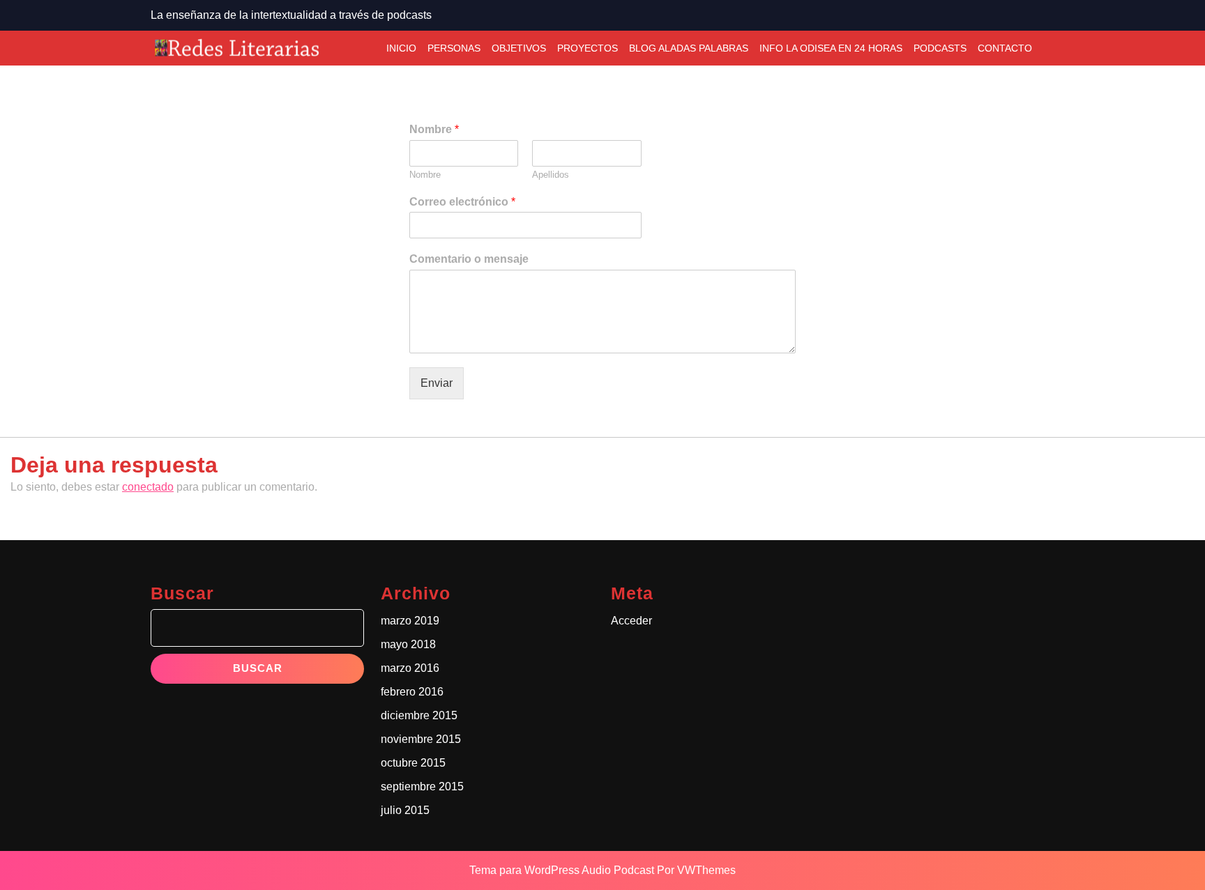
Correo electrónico (462, 202)
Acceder (631, 621)
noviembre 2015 (421, 739)
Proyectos (587, 48)
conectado (148, 487)
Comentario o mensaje (469, 259)
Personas (453, 48)
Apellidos (550, 174)
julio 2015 (405, 810)
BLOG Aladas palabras (688, 48)
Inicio (401, 48)
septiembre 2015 (422, 786)
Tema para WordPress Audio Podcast (561, 870)
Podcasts (940, 48)
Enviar (436, 383)
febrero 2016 (412, 692)
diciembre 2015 (419, 715)
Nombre (434, 129)
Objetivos (519, 48)
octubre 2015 (413, 763)
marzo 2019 (410, 621)
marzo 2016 (410, 668)
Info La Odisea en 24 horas (830, 48)
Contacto (1005, 48)
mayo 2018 (408, 644)
